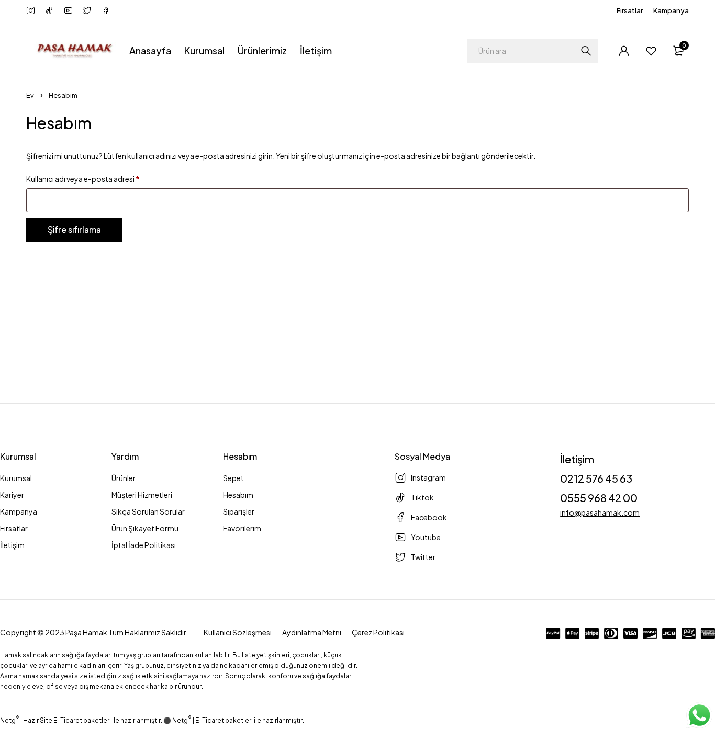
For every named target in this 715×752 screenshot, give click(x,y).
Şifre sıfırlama (74, 229)
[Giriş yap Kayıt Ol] (623, 51)
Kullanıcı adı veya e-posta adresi (83, 179)
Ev (30, 95)
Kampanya (671, 10)
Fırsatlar (630, 10)
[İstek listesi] (651, 51)
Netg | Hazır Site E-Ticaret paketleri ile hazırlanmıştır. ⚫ (86, 720)
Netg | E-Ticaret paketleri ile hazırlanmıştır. (238, 720)
